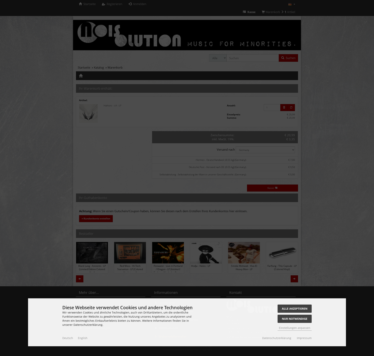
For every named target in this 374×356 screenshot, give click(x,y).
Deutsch (67, 338)
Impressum (304, 338)
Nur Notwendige (294, 319)
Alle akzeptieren (294, 308)
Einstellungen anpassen (294, 328)
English (82, 338)
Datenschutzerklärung (276, 338)
